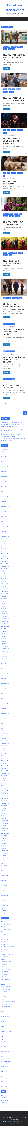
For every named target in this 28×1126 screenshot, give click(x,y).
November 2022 (5, 561)
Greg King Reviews (5, 986)
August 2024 (4, 509)
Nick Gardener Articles (6, 1029)
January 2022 (4, 586)
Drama (9, 89)
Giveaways (3, 984)
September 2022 (5, 566)
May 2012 (3, 870)
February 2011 (4, 895)
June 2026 (3, 454)
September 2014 (5, 803)
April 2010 (3, 900)
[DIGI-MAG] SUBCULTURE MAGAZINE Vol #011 (12, 422)
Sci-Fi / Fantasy (11, 49)
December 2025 (5, 469)
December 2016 (5, 736)
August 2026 (4, 449)
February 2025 (4, 494)
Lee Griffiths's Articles (6, 1006)
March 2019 (4, 668)
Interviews (3, 996)
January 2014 (4, 823)
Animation (3, 934)
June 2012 (3, 868)
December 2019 (5, 648)
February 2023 (4, 554)
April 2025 (3, 489)
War (4, 175)
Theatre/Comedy (5, 1066)
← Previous (4, 404)
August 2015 (4, 775)
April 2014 (3, 815)
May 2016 (3, 753)
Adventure (10, 213)
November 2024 (5, 501)
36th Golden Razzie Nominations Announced (13, 305)
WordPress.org (5, 1102)
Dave (13, 52)
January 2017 (4, 733)
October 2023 (4, 534)
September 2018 (5, 683)
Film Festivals (4, 971)
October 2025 (4, 474)
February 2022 (4, 583)
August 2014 (4, 805)
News (11, 255)
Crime (2, 951)
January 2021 (4, 616)
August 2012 (4, 865)
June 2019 (3, 661)
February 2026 (4, 464)
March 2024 (4, 521)
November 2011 (5, 880)
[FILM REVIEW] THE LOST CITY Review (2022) (13, 223)
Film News (20, 252)
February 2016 (4, 761)
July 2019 (3, 658)
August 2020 (4, 628)
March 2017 (4, 728)
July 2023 (3, 541)
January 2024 (4, 526)
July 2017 (3, 718)
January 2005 (4, 913)
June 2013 (3, 840)
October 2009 (4, 905)
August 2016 (4, 746)
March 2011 (4, 893)
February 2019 (4, 671)
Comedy (4, 89)
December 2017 (5, 706)
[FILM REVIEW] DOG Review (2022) (11, 182)
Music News (4, 1021)
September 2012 (5, 863)
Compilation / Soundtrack (7, 946)
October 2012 (4, 860)
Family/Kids (4, 964)
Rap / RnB (3, 1041)
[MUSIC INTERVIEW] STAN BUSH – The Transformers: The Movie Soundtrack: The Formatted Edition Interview (11, 434)
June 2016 (3, 751)
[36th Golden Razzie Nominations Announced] (14, 287)
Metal (2, 1011)
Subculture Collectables (7, 1059)
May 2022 (3, 576)
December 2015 (5, 766)
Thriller (3, 1069)
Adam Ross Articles (6, 924)
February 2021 (4, 613)
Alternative (4, 931)
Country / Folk (4, 949)
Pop (2, 1039)
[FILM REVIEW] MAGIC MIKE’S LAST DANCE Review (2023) (12, 140)
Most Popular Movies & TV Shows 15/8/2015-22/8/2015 (14, 359)
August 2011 (4, 885)
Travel (2, 1074)
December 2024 (5, 499)
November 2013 (5, 828)
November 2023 (5, 531)
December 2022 (5, 559)
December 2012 (5, 855)
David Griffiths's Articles (7, 954)
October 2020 (4, 623)
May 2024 (3, 516)
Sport (2, 1054)
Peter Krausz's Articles (6, 1031)
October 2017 (4, 711)
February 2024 (4, 524)
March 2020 (4, 641)
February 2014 (4, 820)
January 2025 (4, 496)
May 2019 (3, 663)
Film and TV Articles (11, 323)
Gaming (3, 981)
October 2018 (4, 681)
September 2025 (5, 476)
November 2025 (5, 471)
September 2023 (5, 536)
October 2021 (4, 593)
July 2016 (3, 748)
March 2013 (4, 848)
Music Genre (4, 1019)
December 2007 (5, 910)
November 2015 (5, 768)
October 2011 (4, 883)
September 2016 (5, 743)
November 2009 (5, 903)
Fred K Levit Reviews (6, 979)
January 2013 (4, 853)
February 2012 (4, 875)
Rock (2, 1044)
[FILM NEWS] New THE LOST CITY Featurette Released (12, 263)
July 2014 (3, 808)
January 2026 (4, 466)
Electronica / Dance (6, 961)
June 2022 (3, 573)
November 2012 (5, 858)
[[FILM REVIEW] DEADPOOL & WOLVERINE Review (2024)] (14, 37)
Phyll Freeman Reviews (7, 1034)
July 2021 (3, 601)
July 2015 (3, 778)
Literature (3, 1009)
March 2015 (4, 788)
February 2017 (4, 731)
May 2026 (3, 456)
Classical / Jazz (4, 939)
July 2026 (3, 451)
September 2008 (5, 908)
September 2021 (5, 596)
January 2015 (4, 793)
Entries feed (4, 1097)
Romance (11, 92)
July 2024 (3, 511)
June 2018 (3, 691)
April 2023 (3, 549)
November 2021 (5, 591)
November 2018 (5, 678)
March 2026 (4, 461)
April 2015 (3, 785)
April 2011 (3, 890)
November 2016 (5, 738)
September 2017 (5, 713)
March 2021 (4, 611)
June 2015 (3, 780)
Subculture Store (5, 1061)
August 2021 (4, 598)
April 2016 (3, 756)
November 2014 (5, 798)
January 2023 (4, 556)
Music (2, 1014)
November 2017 (5, 708)
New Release (4, 1024)
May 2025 (3, 486)
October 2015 (4, 770)
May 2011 (3, 888)
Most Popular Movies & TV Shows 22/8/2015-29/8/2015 (14, 331)
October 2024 (4, 504)
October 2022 (4, 564)
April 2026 (3, 459)
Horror (2, 994)
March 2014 (4, 818)
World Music (4, 1086)
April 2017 (3, 726)
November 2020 (5, 621)
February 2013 (4, 850)
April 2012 (3, 873)
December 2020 (5, 618)
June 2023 (3, 544)
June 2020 (3, 633)
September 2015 (5, 773)
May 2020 (3, 636)
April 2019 (3, 666)
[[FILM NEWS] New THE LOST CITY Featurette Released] (14, 243)
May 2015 (3, 783)
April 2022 (3, 578)
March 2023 (4, 551)
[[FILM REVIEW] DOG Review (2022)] (14, 163)
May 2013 (3, 843)
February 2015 (4, 790)
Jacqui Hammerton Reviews (8, 1001)
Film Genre (14, 46)
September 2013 (5, 833)
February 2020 (4, 643)
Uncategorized (4, 1079)
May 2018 (3, 693)
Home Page (20, 46)
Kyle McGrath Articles (6, 1004)
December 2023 (5, 529)
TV (1, 1076)
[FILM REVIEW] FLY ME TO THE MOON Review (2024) (13, 99)
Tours (2, 1071)
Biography (3, 936)
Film (9, 46)
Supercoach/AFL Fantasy (7, 1064)
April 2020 (3, 638)
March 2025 (4, 491)
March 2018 (4, 698)
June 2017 (3, 721)
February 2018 (4, 701)
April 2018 (3, 696)
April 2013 (3, 845)
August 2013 (4, 835)
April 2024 (3, 519)
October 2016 (4, 741)
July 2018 (3, 688)
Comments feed (5, 1100)
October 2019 (4, 653)
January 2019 (4, 673)
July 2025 (3, 481)
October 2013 (4, 830)
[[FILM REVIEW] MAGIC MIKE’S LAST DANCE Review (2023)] (14, 120)
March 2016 (4, 758)
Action (4, 46)
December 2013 (5, 825)
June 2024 (3, 514)
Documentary (4, 956)
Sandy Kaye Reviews (6, 1049)
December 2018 (5, 676)
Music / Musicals (5, 1016)
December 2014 (5, 795)
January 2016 (4, 763)
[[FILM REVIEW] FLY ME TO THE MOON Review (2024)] (14, 80)
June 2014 (3, 810)
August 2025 (4, 479)
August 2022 (4, 568)
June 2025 (3, 484)
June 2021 (3, 603)
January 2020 (4, 646)
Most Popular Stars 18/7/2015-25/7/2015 (12, 386)
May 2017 (3, 723)
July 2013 (3, 838)
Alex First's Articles (6, 929)
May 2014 (3, 813)
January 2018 (4, 703)
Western (3, 1084)
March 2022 (4, 581)
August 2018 (4, 686)
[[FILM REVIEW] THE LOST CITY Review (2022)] (14, 204)
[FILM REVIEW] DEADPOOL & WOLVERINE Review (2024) (14, 57)
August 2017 (4, 716)
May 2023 (3, 546)
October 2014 (4, 800)
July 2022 (3, 571)
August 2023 (4, 539)
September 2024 (5, 506)
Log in (2, 1095)
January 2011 (4, 898)
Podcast (5, 49)
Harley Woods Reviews (6, 989)
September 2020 (5, 626)
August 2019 (4, 656)
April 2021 (3, 608)
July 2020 (3, 631)
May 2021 (3, 606)
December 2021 (5, 588)
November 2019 (5, 651)
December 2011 (5, 878)
